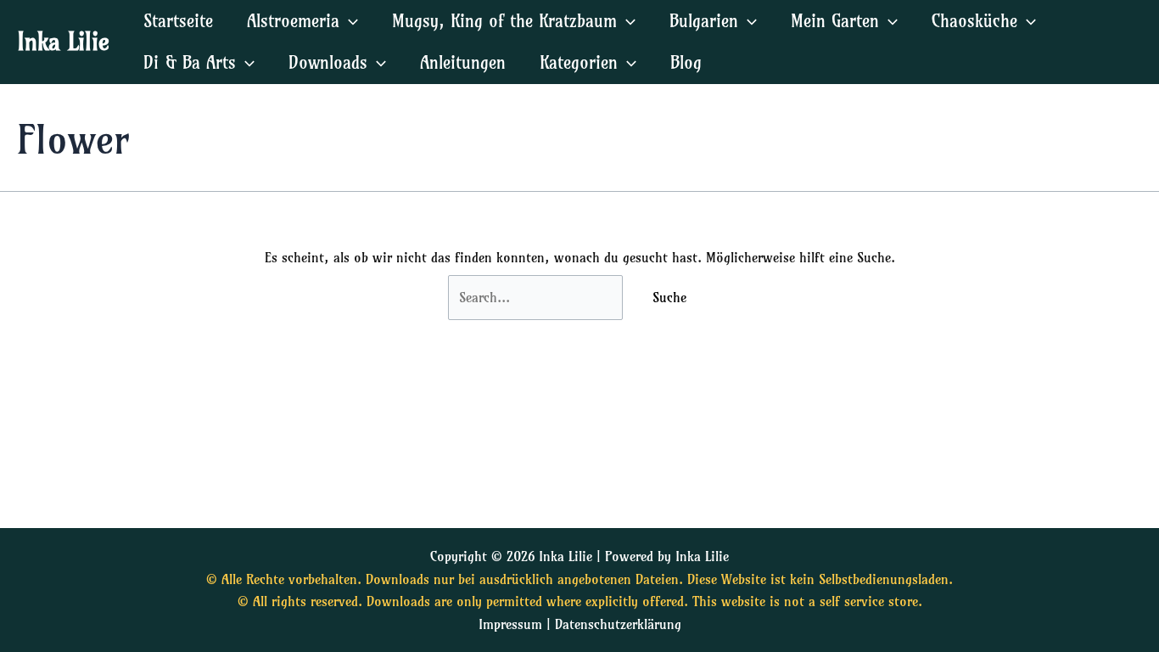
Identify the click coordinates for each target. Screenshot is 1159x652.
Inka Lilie (63, 41)
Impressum (510, 623)
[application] (348, 21)
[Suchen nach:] (537, 297)
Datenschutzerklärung (618, 623)
